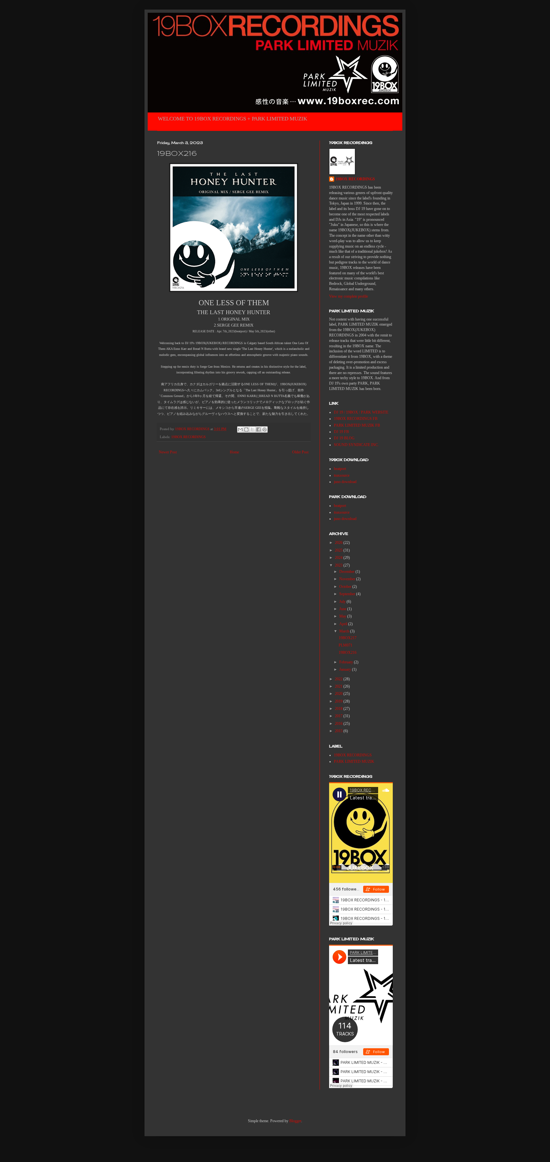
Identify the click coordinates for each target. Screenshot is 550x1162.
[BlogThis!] (246, 429)
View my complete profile (348, 296)
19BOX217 (347, 638)
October (345, 586)
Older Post (300, 452)
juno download (345, 482)
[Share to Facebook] (258, 429)
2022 (339, 679)
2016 (339, 723)
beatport (340, 468)
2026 (339, 542)
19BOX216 (347, 652)
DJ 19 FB (341, 431)
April (343, 624)
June (343, 609)
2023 (339, 565)
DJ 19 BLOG (344, 438)
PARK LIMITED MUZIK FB (357, 425)
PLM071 (345, 645)
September (347, 594)
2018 (339, 708)
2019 (339, 701)
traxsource (341, 475)
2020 (339, 693)
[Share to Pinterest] (264, 429)
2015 (339, 731)
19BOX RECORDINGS (188, 437)
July (343, 601)
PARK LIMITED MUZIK (354, 761)
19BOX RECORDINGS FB (355, 418)
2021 (339, 686)
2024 (339, 557)
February (346, 662)
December (347, 571)
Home (234, 452)
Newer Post (168, 452)
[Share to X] (252, 429)
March (344, 631)
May (343, 616)
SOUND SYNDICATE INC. (356, 445)
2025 (339, 550)
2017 (339, 716)
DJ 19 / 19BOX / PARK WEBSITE (361, 412)
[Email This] (240, 429)
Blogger (295, 1121)
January (345, 669)
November (347, 579)
